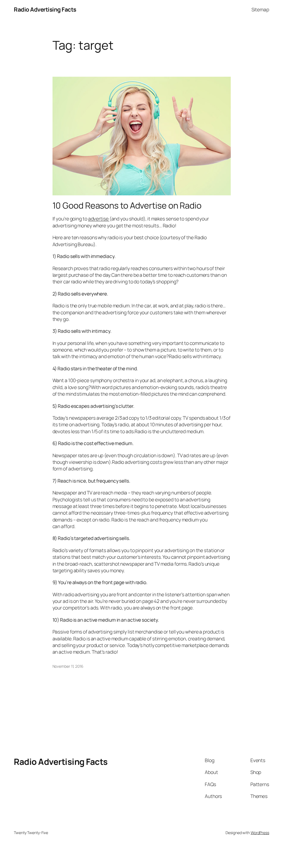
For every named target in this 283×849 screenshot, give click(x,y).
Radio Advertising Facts (45, 9)
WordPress (260, 832)
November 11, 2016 (68, 666)
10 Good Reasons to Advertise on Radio (127, 205)
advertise (98, 218)
